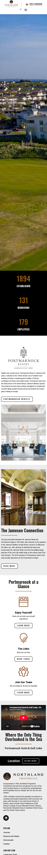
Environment (8, 840)
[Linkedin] (6, 818)
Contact (6, 844)
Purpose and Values (11, 836)
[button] (26, 10)
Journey (6, 832)
